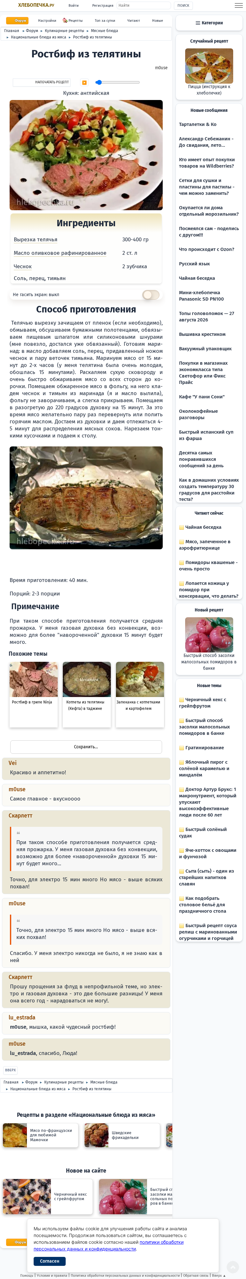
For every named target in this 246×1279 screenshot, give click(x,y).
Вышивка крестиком (202, 334)
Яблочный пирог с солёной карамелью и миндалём (204, 768)
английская (94, 93)
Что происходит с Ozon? (206, 249)
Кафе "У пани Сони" (202, 397)
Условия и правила (52, 1276)
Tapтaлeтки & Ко (198, 124)
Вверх (10, 1070)
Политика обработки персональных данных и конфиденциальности (125, 1276)
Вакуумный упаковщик (205, 349)
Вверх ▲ (219, 1276)
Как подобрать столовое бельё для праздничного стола (202, 904)
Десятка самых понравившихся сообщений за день (201, 459)
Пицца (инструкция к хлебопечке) (209, 90)
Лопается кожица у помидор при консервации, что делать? (208, 589)
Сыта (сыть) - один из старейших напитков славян (206, 877)
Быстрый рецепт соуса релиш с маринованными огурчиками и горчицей (208, 932)
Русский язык (194, 264)
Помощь (26, 1276)
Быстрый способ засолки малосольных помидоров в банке (209, 662)
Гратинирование (204, 748)
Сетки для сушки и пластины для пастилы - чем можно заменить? (206, 187)
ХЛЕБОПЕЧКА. (36, 5)
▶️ (84, 82)
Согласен (49, 1261)
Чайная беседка (197, 278)
